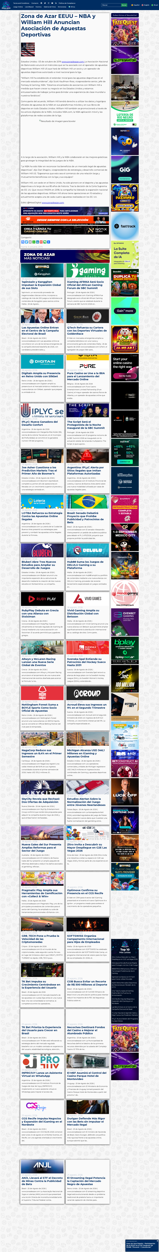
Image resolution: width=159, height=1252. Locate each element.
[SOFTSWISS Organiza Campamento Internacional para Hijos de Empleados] (87, 924)
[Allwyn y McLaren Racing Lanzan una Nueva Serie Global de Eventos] (42, 647)
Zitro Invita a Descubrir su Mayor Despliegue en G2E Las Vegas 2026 (125, 958)
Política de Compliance (67, 3)
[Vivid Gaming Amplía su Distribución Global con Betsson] (87, 599)
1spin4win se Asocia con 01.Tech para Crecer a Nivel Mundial (123, 978)
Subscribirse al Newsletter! (125, 15)
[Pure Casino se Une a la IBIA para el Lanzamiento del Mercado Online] (87, 362)
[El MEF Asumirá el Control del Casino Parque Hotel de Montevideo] (87, 1061)
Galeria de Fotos (50, 7)
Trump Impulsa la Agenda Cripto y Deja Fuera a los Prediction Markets (125, 1014)
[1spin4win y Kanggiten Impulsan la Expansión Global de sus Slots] (42, 270)
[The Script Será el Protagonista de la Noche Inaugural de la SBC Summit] (87, 410)
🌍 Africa (71, 7)
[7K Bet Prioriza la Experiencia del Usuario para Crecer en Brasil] (42, 1016)
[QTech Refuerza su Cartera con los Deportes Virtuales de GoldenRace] (87, 316)
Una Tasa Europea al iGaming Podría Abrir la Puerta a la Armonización (123, 993)
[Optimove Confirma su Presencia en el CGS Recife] (87, 879)
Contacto (34, 3)
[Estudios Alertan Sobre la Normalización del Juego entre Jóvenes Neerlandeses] (87, 787)
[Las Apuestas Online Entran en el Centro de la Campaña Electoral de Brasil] (42, 316)
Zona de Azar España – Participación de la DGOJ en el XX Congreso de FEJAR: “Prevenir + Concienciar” (140, 1245)
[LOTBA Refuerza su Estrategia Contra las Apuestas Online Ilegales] (42, 502)
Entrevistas (62, 7)
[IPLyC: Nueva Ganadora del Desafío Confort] (42, 410)
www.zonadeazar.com (73, 61)
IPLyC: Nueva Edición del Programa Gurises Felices (125, 1020)
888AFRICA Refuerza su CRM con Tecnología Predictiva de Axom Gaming (124, 971)
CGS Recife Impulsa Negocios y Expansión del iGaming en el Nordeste (123, 1001)
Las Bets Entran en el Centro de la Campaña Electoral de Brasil (124, 1008)
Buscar (124, 5)
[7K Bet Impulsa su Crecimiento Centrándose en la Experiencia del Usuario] (42, 970)
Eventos (39, 7)
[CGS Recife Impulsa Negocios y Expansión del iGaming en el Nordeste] (42, 1107)
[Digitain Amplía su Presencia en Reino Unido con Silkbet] (42, 362)
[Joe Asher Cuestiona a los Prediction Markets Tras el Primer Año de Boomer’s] (42, 456)
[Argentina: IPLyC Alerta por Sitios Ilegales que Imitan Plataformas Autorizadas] (87, 456)
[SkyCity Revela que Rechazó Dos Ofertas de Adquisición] (42, 787)
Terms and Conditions (21, 3)
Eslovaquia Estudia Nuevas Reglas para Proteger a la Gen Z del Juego (125, 964)
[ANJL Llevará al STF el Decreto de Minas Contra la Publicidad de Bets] (42, 1166)
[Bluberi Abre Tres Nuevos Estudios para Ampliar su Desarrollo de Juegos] (42, 550)
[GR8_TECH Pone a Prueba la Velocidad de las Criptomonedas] (42, 924)
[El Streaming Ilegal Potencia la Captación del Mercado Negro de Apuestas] (87, 1166)
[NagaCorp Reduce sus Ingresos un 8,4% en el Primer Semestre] (42, 739)
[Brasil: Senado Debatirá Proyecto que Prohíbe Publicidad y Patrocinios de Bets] (87, 502)
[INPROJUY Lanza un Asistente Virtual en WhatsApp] (42, 1061)
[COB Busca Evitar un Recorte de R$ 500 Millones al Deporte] (87, 970)
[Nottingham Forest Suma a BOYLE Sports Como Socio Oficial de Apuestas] (42, 693)
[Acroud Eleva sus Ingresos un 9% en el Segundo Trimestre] (87, 693)
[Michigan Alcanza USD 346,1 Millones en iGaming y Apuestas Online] (87, 739)
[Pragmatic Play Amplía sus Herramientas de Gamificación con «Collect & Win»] (42, 879)
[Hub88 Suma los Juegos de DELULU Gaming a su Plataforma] (87, 550)
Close (157, 1240)
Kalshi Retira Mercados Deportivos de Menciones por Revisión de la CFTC (124, 985)
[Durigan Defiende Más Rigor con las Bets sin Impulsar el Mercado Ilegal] (87, 1107)
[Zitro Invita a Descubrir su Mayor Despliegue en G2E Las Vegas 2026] (87, 833)
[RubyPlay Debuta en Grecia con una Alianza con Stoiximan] (42, 599)
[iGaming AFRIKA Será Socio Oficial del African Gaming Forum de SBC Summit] (87, 270)
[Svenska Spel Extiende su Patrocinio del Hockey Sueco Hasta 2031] (87, 647)
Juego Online (18, 7)
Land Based (29, 7)
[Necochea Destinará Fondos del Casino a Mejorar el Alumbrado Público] (87, 1016)
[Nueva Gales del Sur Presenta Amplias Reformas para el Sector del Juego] (42, 833)
